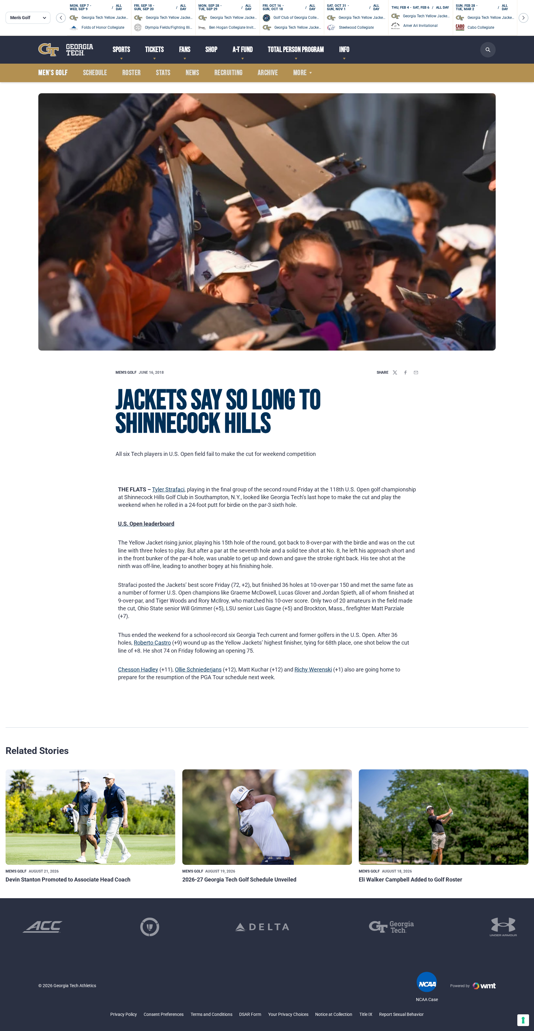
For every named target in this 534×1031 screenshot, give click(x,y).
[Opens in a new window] (42, 927)
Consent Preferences (164, 1014)
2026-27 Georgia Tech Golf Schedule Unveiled (239, 879)
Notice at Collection (333, 1014)
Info (344, 49)
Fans (184, 49)
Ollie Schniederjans (198, 669)
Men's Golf (126, 372)
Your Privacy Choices (288, 1014)
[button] (61, 18)
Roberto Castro (152, 642)
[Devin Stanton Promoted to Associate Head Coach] (90, 817)
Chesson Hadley (138, 669)
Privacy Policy (123, 1014)
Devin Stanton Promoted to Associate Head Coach (68, 879)
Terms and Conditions (211, 1014)
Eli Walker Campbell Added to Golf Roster (410, 879)
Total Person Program (296, 49)
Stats (163, 73)
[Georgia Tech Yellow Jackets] (65, 49)
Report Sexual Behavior (401, 1014)
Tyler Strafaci (168, 489)
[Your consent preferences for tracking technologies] (523, 1020)
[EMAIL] (415, 372)
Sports (121, 49)
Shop (211, 49)
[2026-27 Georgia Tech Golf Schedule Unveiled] (267, 817)
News (192, 73)
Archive (268, 73)
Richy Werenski (313, 669)
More (300, 73)
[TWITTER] (394, 372)
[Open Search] (488, 49)
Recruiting (228, 73)
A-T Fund (243, 49)
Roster (131, 73)
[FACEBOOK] (405, 372)
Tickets (154, 49)
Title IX (365, 1014)
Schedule (95, 73)
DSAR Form (250, 1014)
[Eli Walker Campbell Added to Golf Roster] (443, 817)
